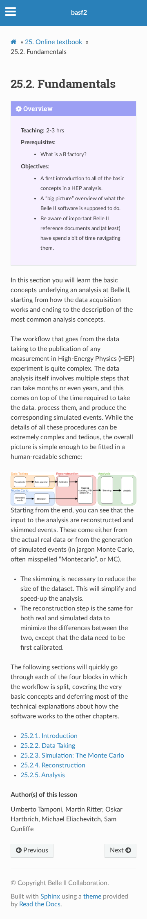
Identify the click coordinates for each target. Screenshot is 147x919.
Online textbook (53, 42)
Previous (35, 850)
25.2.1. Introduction (49, 736)
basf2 (79, 12)
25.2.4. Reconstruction (52, 765)
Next (117, 850)
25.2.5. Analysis (42, 775)
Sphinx (50, 896)
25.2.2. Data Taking (47, 745)
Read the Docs (39, 904)
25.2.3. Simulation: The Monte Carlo (72, 755)
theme (92, 896)
